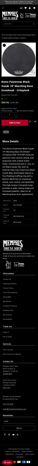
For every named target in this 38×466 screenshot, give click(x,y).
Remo (15, 35)
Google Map (7, 374)
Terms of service (29, 454)
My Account (7, 315)
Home (3, 35)
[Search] (33, 24)
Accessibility (7, 319)
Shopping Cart (8, 310)
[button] (3, 8)
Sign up (19, 428)
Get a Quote (7, 337)
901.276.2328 (8, 404)
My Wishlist (7, 301)
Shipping (3, 108)
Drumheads (9, 35)
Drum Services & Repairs (12, 354)
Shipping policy (9, 454)
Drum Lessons (8, 350)
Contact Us (7, 279)
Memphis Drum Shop (18, 449)
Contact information (27, 451)
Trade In (6, 332)
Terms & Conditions (10, 292)
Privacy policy (19, 454)
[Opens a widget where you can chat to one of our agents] (7, 462)
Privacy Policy (8, 288)
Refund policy (16, 451)
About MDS (7, 297)
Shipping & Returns (10, 284)
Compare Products (10, 306)
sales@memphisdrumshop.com (14, 409)
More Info (6, 388)
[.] (35, 123)
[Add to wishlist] (25, 8)
